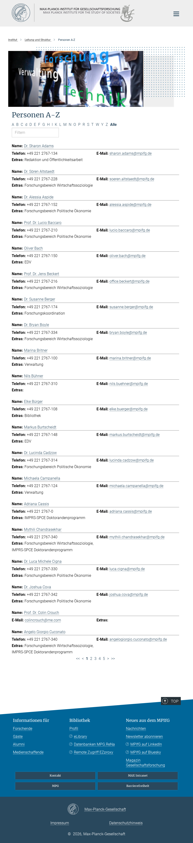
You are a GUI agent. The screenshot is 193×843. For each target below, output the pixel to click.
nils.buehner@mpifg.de (128, 383)
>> (113, 658)
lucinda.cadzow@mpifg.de (131, 460)
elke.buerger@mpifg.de (128, 409)
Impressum (59, 823)
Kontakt (55, 775)
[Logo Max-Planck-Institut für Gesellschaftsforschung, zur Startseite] (88, 13)
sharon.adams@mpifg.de (130, 153)
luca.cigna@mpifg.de (127, 569)
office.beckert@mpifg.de (129, 281)
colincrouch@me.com (43, 620)
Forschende (22, 728)
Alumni (19, 744)
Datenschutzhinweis (126, 823)
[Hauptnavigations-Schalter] (176, 14)
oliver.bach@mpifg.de (127, 256)
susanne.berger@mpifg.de (131, 307)
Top (174, 701)
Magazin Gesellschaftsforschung (145, 763)
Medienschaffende (28, 752)
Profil (73, 728)
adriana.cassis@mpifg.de (130, 511)
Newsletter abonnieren (144, 736)
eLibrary (80, 736)
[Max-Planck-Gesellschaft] (75, 809)
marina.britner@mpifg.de (130, 358)
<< (78, 658)
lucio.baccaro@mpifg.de (129, 230)
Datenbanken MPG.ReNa (94, 744)
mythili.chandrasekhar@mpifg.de (137, 537)
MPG (55, 786)
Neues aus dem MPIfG (148, 720)
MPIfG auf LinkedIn (146, 744)
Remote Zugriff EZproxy (93, 752)
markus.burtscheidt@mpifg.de (134, 434)
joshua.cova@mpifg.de (128, 594)
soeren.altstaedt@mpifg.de (131, 179)
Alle (113, 124)
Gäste (18, 736)
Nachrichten (136, 728)
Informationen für (31, 720)
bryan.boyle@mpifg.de (128, 332)
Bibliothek (79, 720)
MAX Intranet (138, 775)
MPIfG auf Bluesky (145, 752)
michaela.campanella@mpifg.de (136, 486)
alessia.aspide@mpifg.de (130, 204)
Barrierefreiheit (137, 786)
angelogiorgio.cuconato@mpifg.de (138, 639)
